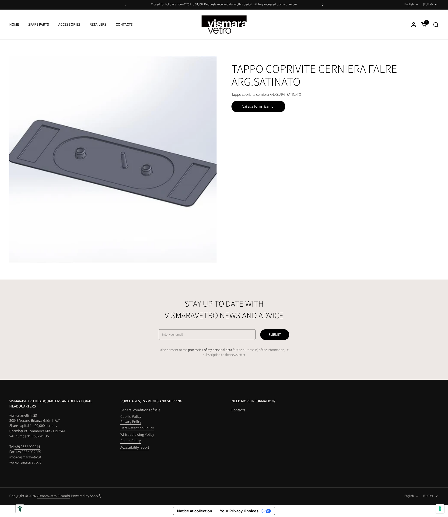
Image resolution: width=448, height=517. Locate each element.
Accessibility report (134, 447)
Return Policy (130, 440)
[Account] (413, 25)
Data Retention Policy (137, 428)
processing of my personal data (210, 349)
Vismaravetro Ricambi (53, 496)
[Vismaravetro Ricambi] (224, 24)
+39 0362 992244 (27, 446)
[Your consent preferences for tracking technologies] (439, 508)
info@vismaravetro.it (25, 457)
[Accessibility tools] (19, 508)
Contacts (124, 24)
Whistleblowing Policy (137, 434)
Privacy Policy (130, 421)
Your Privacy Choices (239, 511)
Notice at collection (194, 511)
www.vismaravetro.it (25, 462)
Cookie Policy (130, 416)
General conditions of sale (140, 410)
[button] (436, 25)
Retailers (98, 24)
